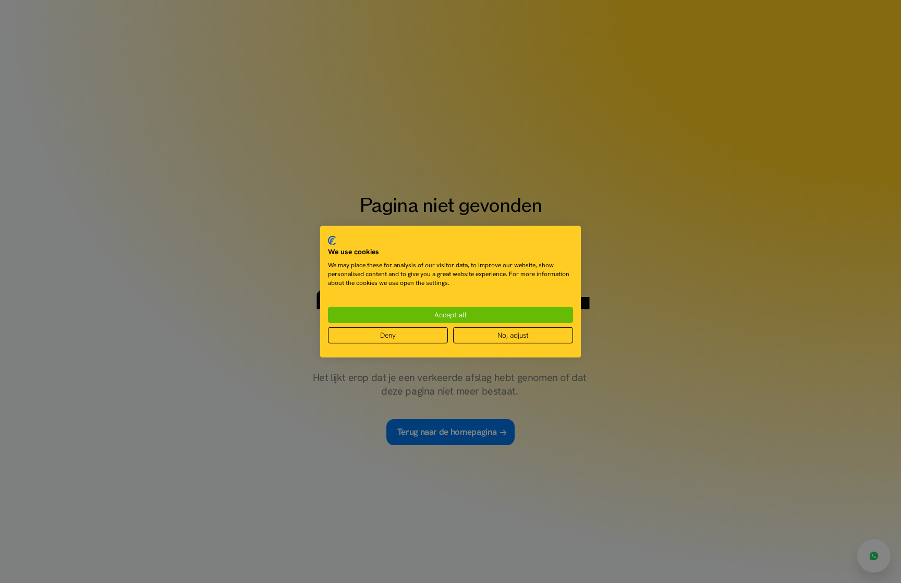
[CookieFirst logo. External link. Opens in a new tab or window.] (332, 240)
